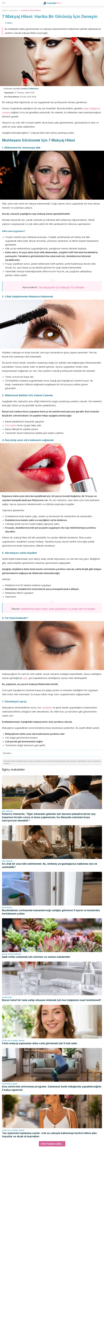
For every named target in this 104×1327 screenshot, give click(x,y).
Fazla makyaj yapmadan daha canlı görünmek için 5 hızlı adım (39, 1043)
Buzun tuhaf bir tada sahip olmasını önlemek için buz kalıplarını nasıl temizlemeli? (51, 1000)
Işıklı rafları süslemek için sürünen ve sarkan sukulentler (36, 956)
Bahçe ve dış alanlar (11, 954)
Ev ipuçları (7, 908)
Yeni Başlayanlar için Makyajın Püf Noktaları (61, 287)
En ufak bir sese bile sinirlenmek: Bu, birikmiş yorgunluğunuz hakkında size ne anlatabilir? (49, 865)
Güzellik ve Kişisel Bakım (31, 10)
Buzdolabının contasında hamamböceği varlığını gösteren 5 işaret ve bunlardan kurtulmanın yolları (51, 912)
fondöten (47, 707)
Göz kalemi (11, 425)
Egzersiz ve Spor (9, 1084)
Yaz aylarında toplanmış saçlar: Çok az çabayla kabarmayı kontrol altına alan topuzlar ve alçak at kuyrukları (49, 1135)
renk (25, 678)
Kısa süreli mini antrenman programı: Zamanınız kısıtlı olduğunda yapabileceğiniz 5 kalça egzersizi (51, 1088)
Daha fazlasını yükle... (52, 1143)
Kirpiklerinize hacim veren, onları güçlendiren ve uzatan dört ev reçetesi (58, 608)
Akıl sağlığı (7, 811)
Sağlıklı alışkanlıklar (10, 10)
